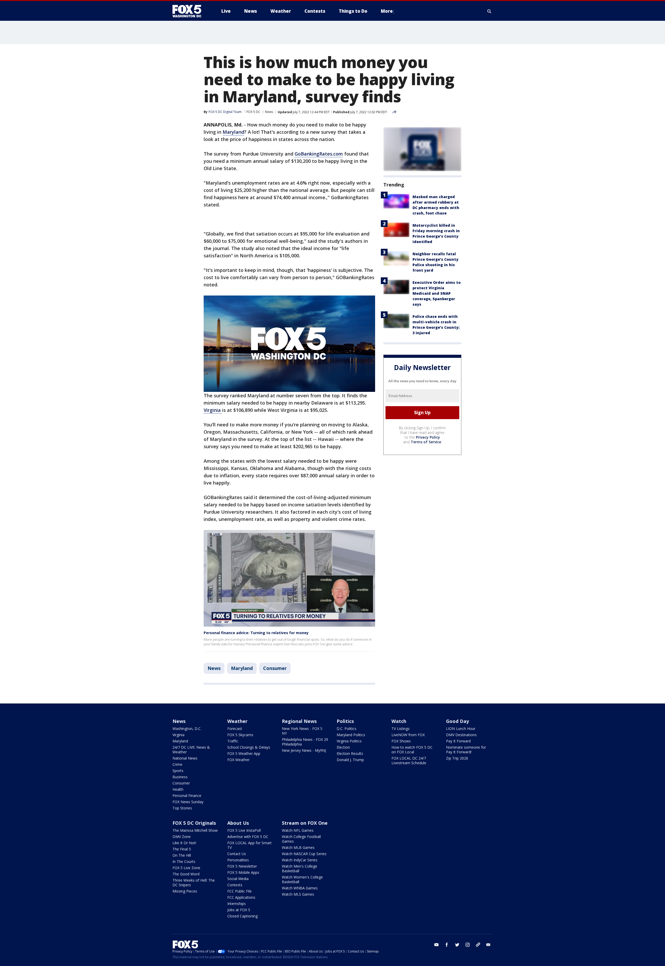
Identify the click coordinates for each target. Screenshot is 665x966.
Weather (237, 721)
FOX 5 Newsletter (242, 866)
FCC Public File (239, 891)
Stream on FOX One (305, 823)
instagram (467, 945)
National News (184, 758)
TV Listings (400, 728)
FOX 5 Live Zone (186, 867)
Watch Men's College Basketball (299, 868)
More (387, 11)
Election (343, 747)
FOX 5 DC (253, 112)
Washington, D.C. (186, 728)
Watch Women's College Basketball (302, 879)
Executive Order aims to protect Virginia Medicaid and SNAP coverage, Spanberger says (437, 293)
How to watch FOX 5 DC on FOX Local (412, 749)
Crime (177, 764)
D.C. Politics (346, 728)
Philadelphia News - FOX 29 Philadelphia (305, 742)
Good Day (457, 721)
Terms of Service (426, 441)
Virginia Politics (349, 741)
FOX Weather (238, 759)
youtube (436, 945)
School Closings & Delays (248, 747)
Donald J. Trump (350, 759)
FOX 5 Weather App (243, 753)
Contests (234, 884)
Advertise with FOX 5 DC (247, 836)
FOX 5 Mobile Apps (243, 872)
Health (177, 789)
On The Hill (181, 855)
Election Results (350, 753)
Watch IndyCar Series (299, 859)
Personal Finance (186, 795)
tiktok (478, 945)
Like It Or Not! (184, 842)
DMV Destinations (461, 734)
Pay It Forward (458, 741)
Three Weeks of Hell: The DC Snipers (193, 882)
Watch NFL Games (298, 830)
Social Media (238, 878)
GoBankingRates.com (319, 154)
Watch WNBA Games (300, 888)
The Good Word (186, 873)
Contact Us (236, 853)
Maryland (233, 132)
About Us (238, 823)
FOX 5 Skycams (240, 734)
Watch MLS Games (298, 894)
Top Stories (182, 808)
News (269, 112)
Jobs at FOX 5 (238, 909)
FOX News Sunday (187, 801)
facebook (447, 945)
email (488, 945)
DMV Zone (181, 836)
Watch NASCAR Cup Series (304, 853)
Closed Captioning (242, 916)
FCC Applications (241, 897)
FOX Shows (401, 741)
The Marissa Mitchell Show (195, 830)
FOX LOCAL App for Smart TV (249, 845)
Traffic (232, 741)
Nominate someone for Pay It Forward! (466, 749)
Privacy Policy (428, 437)
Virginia (213, 410)
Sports (177, 770)
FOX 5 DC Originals (194, 823)
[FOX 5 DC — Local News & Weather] (189, 11)
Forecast (234, 728)
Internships (236, 903)
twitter (457, 945)
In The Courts (183, 861)
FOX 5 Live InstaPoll (244, 830)
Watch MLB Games (298, 847)
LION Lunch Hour (460, 728)
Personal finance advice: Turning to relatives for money (256, 632)
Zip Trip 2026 (457, 758)
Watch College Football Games (301, 839)
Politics (345, 721)
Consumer (275, 668)
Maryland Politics (351, 734)
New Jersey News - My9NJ (304, 750)
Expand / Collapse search (489, 11)
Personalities (238, 859)
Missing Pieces (184, 891)
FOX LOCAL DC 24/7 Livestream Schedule (408, 760)
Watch (398, 721)
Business (180, 776)
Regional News (299, 721)
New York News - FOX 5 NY (302, 731)
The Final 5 (181, 849)
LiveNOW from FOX (408, 734)
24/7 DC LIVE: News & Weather (191, 749)
